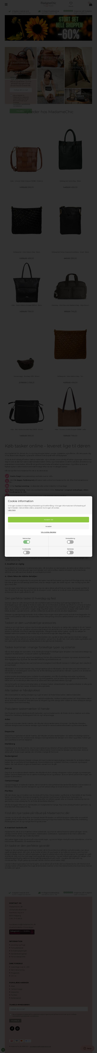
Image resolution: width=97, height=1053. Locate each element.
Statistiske (70, 549)
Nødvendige (27, 538)
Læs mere (12, 510)
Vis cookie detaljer (48, 532)
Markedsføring (70, 538)
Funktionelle (26, 549)
